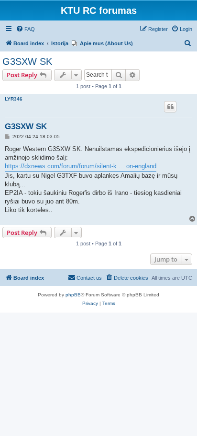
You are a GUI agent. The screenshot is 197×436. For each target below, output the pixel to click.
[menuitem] (25, 29)
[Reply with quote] (170, 106)
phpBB (73, 294)
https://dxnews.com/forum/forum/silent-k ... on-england (80, 166)
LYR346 (13, 98)
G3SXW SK (27, 61)
